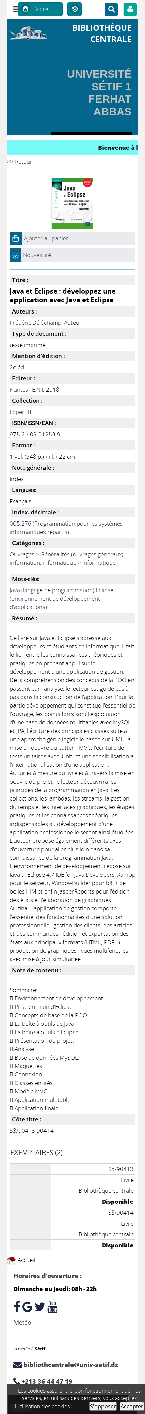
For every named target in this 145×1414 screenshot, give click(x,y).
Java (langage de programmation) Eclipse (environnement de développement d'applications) (61, 598)
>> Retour (19, 161)
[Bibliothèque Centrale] (28, 32)
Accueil (25, 1260)
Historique (74, 9)
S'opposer (103, 1406)
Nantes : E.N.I (26, 389)
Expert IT (21, 412)
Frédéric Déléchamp (35, 322)
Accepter (132, 1406)
